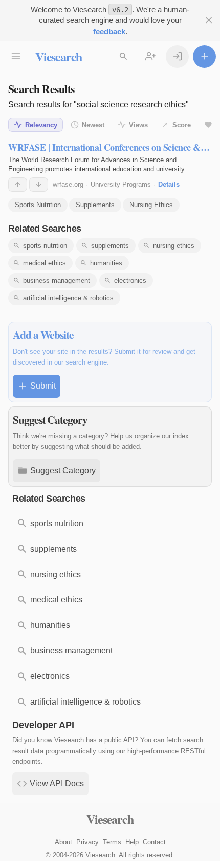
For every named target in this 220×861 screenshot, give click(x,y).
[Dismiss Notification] (208, 20)
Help (132, 842)
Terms (112, 842)
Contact (154, 842)
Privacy (87, 842)
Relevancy (41, 125)
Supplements (95, 205)
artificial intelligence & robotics (68, 298)
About (63, 842)
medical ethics (44, 263)
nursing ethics (173, 246)
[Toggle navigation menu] (15, 56)
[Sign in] (177, 56)
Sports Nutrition (38, 205)
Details (169, 184)
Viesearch (58, 56)
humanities (106, 263)
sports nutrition (45, 246)
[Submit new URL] (204, 56)
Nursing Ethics (151, 205)
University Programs (121, 184)
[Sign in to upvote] (17, 184)
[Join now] (150, 56)
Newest (93, 125)
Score (181, 125)
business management (56, 280)
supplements (110, 246)
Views (138, 125)
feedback (109, 31)
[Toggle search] (123, 56)
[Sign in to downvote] (38, 184)
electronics (130, 280)
